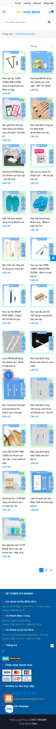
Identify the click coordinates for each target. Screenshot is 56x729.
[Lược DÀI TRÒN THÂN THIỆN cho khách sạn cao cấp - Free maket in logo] (14, 436)
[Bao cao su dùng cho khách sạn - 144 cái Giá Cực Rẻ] (42, 156)
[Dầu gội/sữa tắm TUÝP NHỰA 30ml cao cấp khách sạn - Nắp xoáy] (14, 529)
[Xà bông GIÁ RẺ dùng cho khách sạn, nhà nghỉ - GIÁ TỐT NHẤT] (42, 62)
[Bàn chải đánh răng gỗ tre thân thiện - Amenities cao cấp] (42, 109)
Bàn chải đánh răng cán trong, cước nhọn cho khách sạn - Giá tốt (41, 409)
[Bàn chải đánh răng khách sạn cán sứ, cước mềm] (42, 342)
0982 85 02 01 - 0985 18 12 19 (25, 624)
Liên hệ (27, 3)
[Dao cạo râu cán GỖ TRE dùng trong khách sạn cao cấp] (42, 296)
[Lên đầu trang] (47, 723)
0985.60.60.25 (17, 610)
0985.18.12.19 (23, 693)
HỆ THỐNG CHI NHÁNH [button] (19, 593)
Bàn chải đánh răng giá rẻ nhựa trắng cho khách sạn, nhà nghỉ (13, 409)
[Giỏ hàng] (49, 12)
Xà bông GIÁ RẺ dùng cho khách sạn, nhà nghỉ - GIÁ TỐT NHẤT (40, 82)
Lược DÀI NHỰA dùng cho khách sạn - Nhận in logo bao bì (13, 362)
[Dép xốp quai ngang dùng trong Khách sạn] (14, 202)
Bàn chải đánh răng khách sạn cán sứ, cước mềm (42, 362)
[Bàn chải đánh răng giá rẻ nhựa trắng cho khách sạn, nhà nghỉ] (14, 389)
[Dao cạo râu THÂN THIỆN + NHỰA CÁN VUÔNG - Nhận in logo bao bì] (42, 249)
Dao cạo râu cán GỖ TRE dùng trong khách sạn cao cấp (41, 315)
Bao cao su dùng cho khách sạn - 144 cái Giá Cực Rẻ (41, 175)
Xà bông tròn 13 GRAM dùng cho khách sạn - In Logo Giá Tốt (13, 502)
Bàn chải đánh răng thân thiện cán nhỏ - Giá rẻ (40, 455)
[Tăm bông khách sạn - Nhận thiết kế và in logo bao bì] (42, 482)
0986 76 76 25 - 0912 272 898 (25, 638)
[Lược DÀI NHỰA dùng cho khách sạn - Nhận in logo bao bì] (14, 342)
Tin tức (18, 3)
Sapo (34, 723)
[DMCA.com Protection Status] (11, 658)
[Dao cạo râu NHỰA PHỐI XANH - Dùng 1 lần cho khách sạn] (14, 296)
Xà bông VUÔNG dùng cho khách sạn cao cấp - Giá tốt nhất (13, 175)
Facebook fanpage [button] (17, 706)
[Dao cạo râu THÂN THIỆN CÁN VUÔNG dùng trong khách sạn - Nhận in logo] (14, 62)
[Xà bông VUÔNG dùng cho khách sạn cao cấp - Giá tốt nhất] (14, 156)
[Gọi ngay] (9, 375)
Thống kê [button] (11, 645)
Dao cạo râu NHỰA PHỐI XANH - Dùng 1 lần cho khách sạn (12, 315)
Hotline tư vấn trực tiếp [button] (19, 686)
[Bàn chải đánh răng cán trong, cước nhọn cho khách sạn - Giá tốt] (42, 389)
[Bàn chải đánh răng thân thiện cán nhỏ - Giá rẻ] (42, 436)
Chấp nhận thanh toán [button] (18, 665)
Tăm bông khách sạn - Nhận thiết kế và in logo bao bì (41, 502)
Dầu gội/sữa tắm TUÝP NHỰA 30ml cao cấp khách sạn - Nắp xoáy (13, 549)
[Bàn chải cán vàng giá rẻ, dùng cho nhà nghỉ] (14, 249)
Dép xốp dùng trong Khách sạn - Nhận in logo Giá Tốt (40, 222)
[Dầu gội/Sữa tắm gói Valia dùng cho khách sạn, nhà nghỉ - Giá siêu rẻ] (14, 109)
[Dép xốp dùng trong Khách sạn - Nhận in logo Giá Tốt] (42, 202)
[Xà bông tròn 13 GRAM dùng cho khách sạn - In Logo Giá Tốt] (14, 482)
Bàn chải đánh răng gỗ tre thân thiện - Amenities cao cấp (41, 129)
